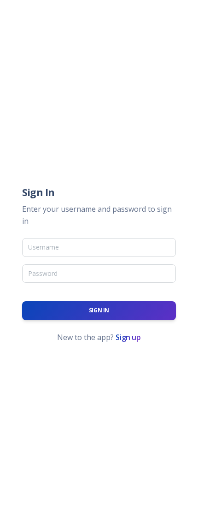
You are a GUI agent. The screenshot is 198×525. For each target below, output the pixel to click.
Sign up (128, 337)
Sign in (99, 310)
